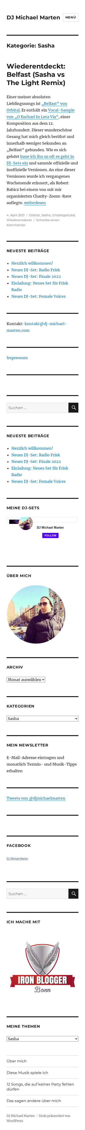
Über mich (17, 1061)
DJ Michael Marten (33, 17)
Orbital (34, 215)
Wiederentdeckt (19, 220)
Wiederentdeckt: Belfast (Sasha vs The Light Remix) (36, 74)
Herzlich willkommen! (32, 263)
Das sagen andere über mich (34, 1101)
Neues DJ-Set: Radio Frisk (35, 269)
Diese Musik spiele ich (27, 1072)
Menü (70, 17)
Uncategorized (63, 215)
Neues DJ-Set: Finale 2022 (36, 276)
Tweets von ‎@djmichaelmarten (36, 798)
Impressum (17, 357)
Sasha (46, 215)
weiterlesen (35, 202)
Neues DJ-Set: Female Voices (38, 296)
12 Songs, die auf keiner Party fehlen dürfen (40, 1086)
